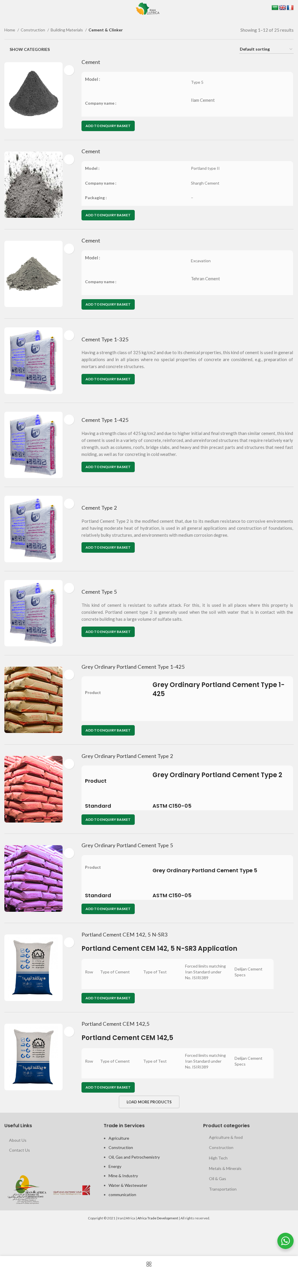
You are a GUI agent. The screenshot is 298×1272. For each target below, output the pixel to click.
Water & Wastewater (128, 1185)
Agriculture (119, 1138)
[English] (282, 8)
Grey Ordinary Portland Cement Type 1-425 (133, 666)
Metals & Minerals (225, 1168)
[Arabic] (275, 8)
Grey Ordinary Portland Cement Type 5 (127, 845)
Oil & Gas (217, 1178)
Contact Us (19, 1150)
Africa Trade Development (157, 1218)
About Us (17, 1140)
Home (10, 29)
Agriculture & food (226, 1137)
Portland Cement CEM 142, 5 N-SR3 (124, 934)
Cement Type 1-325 (105, 339)
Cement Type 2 (99, 507)
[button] (108, 126)
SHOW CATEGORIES (30, 49)
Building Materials (67, 29)
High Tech (218, 1157)
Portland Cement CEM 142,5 (115, 1024)
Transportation (223, 1189)
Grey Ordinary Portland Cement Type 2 (127, 756)
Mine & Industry (123, 1175)
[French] (290, 8)
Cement (90, 62)
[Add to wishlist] (69, 70)
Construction (33, 29)
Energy (115, 1166)
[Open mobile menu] (5, 9)
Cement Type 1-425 (105, 420)
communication (122, 1194)
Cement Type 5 (99, 591)
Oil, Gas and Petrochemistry (134, 1157)
